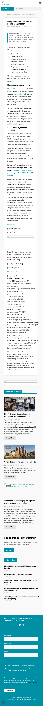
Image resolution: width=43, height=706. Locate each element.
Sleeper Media (27, 697)
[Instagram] (23, 625)
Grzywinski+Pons (19, 94)
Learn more (11, 225)
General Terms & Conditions (22, 618)
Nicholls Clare (10, 465)
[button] (40, 3)
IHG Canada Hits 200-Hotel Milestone (18, 574)
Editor (8, 420)
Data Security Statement (14, 620)
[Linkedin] (19, 625)
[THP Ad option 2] (20, 382)
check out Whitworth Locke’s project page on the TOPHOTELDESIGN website (20, 172)
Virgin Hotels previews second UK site (20, 462)
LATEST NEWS (12, 272)
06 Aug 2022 (20, 506)
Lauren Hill (9, 506)
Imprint (7, 618)
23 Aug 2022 (17, 419)
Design (8, 399)
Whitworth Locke (12, 89)
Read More (10, 438)
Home (8, 14)
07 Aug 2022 (22, 465)
